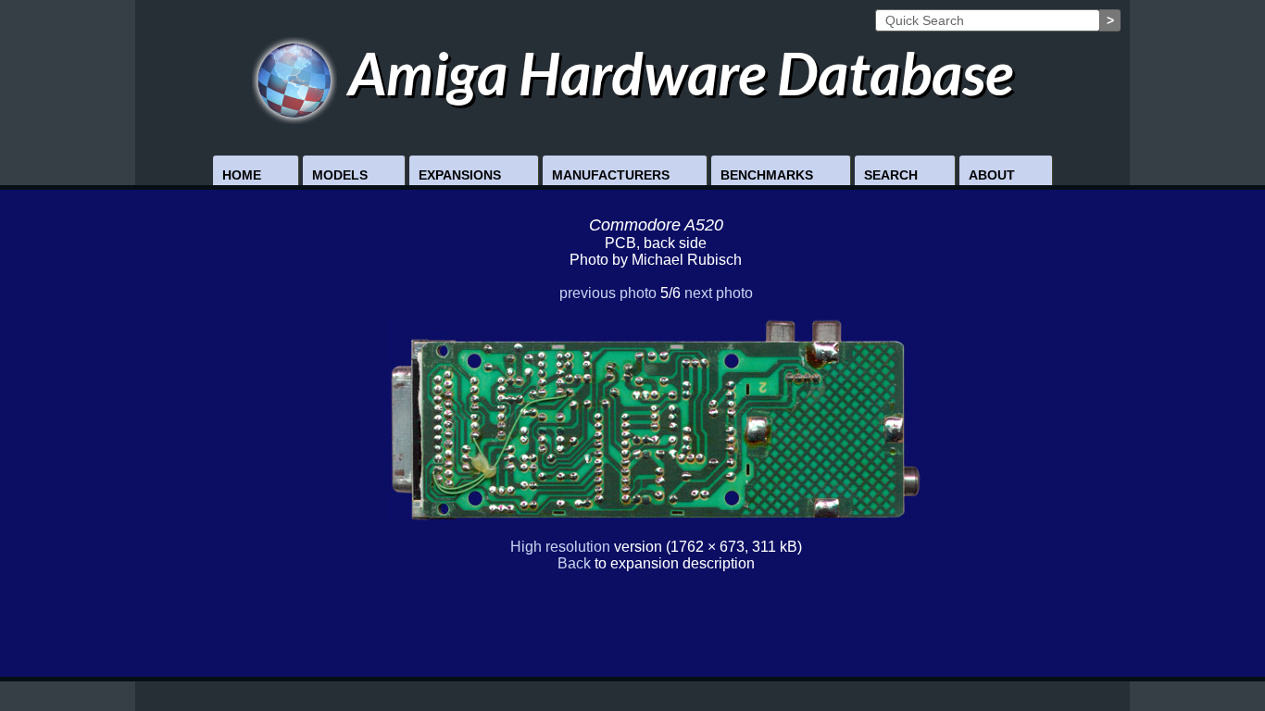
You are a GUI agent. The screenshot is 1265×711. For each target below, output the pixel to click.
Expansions (460, 175)
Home (241, 175)
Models (340, 175)
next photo (718, 293)
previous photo (608, 293)
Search (891, 175)
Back (574, 563)
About (992, 175)
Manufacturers (611, 175)
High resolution (560, 547)
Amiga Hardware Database (675, 72)
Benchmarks (766, 175)
